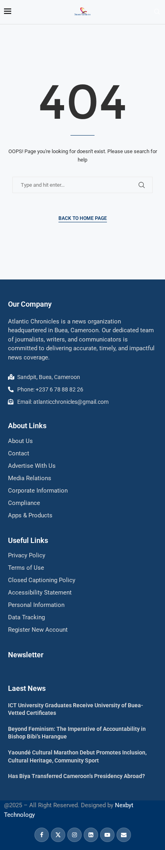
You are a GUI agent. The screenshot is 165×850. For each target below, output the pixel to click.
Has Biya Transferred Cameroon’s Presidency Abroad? (76, 776)
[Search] (157, 12)
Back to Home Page (82, 218)
